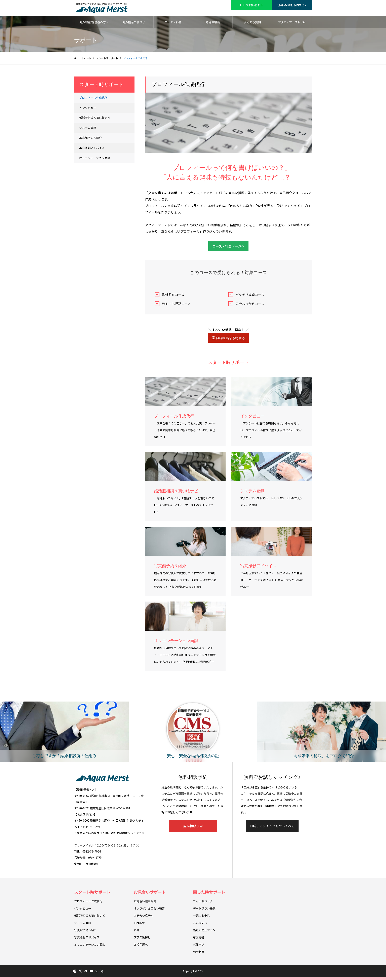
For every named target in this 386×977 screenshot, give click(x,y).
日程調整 (139, 923)
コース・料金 (173, 22)
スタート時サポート (92, 892)
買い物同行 (200, 923)
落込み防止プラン (204, 930)
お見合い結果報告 (145, 901)
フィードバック (203, 901)
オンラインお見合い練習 (149, 908)
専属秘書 (198, 937)
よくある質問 (252, 22)
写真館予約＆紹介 (90, 138)
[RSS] (102, 971)
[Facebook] (86, 971)
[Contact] (96, 971)
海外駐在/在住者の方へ (94, 22)
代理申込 (198, 944)
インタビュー (87, 108)
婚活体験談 (213, 22)
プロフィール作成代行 (93, 98)
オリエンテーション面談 (94, 158)
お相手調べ (141, 944)
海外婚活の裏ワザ (133, 22)
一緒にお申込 (201, 916)
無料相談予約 (193, 825)
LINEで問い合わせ (251, 5)
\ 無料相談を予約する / (291, 5)
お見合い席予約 (143, 916)
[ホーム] (75, 58)
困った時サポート (209, 892)
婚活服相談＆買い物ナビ (94, 118)
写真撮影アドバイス (92, 148)
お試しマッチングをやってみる (272, 825)
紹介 (136, 930)
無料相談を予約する (230, 338)
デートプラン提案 (204, 908)
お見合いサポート (150, 892)
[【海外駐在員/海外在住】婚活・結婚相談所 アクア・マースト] (101, 8)
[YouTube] (91, 971)
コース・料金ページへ (228, 246)
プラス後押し (142, 937)
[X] (80, 971)
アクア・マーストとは (292, 22)
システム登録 (87, 128)
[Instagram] (75, 971)
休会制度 (198, 952)
